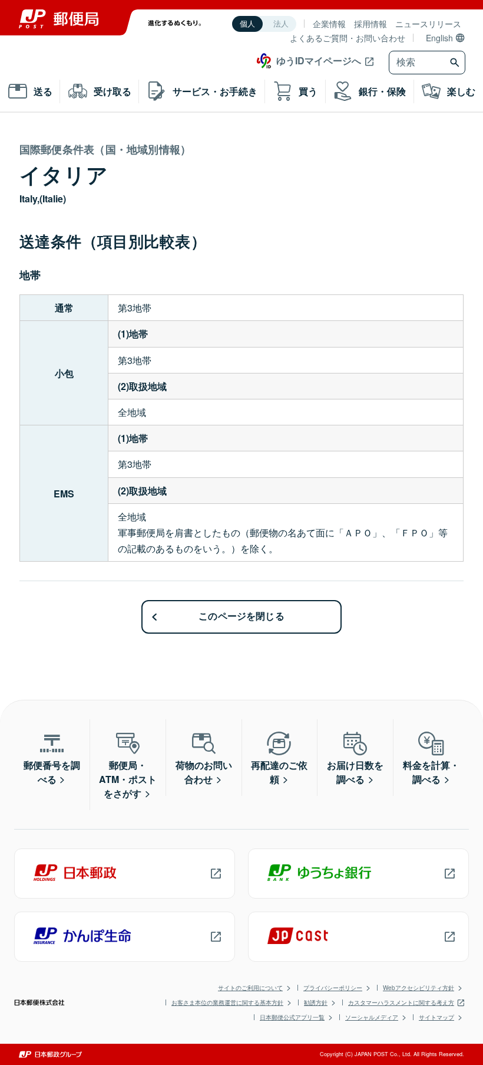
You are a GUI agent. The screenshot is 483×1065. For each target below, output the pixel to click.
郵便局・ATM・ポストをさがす (128, 779)
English (439, 38)
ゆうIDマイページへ (318, 60)
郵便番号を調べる (52, 772)
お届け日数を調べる (355, 772)
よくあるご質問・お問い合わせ (347, 38)
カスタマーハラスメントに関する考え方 (401, 1002)
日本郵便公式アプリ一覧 (292, 1017)
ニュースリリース (428, 24)
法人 (281, 23)
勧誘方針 (315, 1002)
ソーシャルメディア (371, 1017)
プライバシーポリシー (332, 988)
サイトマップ (436, 1017)
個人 (247, 23)
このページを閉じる (241, 616)
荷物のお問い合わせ (204, 772)
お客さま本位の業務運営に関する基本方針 (227, 1002)
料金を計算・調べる (431, 772)
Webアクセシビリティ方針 (418, 988)
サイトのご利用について (250, 988)
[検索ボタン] (456, 62)
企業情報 (329, 24)
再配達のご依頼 (279, 772)
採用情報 (370, 24)
